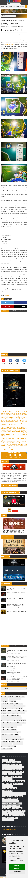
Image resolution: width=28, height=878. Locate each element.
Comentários (23, 646)
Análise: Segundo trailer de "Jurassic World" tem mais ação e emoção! (17, 588)
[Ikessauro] (14, 543)
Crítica (15, 706)
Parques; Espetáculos (17, 739)
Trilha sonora (12, 746)
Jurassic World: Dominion (8, 727)
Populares (14, 646)
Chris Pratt (18, 703)
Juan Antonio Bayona (18, 713)
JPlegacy (7, 295)
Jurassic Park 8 (5, 718)
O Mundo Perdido (15, 736)
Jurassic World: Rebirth (14, 409)
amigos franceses (9, 44)
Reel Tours (12, 187)
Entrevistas (19, 708)
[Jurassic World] (14, 562)
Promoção (19, 741)
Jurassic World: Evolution (9, 729)
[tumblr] (11, 1)
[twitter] (9, 1)
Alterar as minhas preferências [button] (16, 872)
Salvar (9, 306)
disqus (5, 310)
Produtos (12, 741)
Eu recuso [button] (16, 868)
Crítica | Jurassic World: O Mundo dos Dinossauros (16, 593)
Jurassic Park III (16, 718)
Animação (10, 696)
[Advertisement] (14, 629)
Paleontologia (5, 739)
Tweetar (9, 303)
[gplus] (18, 1)
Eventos (3, 710)
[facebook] (7, 1)
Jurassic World (8, 19)
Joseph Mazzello (5, 713)
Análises (3, 696)
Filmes (9, 710)
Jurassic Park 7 (15, 715)
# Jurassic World (8, 299)
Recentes (5, 646)
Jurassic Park (5, 715)
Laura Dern (4, 734)
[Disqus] (14, 333)
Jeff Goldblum (22, 710)
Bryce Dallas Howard (7, 703)
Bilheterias (4, 701)
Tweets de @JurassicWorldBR (9, 829)
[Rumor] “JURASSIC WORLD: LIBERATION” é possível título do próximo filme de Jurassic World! (17, 650)
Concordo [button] (16, 865)
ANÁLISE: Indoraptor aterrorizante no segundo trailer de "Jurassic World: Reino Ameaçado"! (16, 606)
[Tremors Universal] (14, 550)
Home (2, 19)
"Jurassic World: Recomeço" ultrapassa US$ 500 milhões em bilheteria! (16, 671)
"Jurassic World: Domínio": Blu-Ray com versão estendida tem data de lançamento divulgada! (17, 611)
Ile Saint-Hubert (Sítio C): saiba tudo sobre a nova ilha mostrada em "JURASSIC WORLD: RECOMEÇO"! (17, 658)
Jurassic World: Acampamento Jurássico (13, 722)
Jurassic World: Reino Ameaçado (10, 732)
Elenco (12, 708)
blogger (14, 310)
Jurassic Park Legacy (16, 39)
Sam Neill (3, 744)
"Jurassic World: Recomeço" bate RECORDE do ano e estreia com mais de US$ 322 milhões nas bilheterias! (17, 678)
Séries (9, 744)
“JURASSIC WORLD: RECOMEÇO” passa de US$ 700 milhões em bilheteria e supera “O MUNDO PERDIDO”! (17, 665)
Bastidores (4, 699)
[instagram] (16, 1)
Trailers (3, 746)
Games (14, 710)
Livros (11, 734)
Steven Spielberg (18, 744)
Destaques (22, 706)
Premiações (4, 741)
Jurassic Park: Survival (8, 720)
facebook (22, 310)
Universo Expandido (6, 748)
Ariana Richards (19, 696)
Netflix (16, 734)
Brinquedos (12, 701)
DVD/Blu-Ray (20, 6)
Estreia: (7, 449)
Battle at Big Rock (14, 699)
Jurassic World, (23, 34)
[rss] (20, 1)
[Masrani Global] (14, 570)
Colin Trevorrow (6, 706)
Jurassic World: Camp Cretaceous (11, 725)
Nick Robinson (5, 736)
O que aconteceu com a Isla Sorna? (15, 599)
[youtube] (14, 1)
